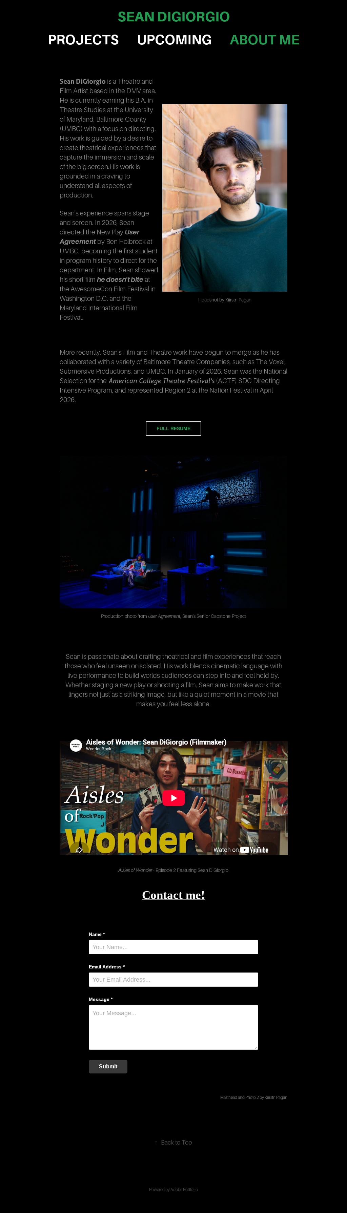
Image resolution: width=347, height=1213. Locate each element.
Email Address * (107, 966)
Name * (97, 934)
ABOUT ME (265, 39)
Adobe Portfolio (184, 1189)
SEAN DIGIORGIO (174, 16)
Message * (101, 999)
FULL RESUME (173, 428)
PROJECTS (83, 39)
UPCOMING (174, 39)
